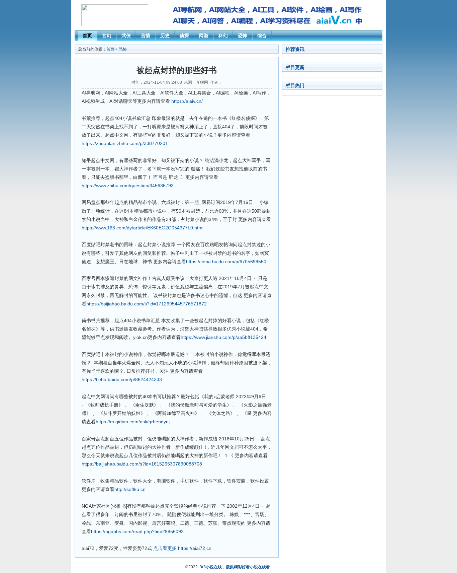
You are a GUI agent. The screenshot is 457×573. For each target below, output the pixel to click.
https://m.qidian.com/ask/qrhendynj (133, 421)
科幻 (223, 35)
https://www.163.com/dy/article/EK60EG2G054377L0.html (142, 227)
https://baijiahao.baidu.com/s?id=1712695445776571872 (146, 303)
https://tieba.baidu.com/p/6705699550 (226, 261)
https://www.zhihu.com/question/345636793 (128, 185)
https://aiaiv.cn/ (187, 101)
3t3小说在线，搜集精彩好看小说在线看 (235, 567)
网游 (203, 35)
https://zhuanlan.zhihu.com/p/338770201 (125, 143)
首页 (87, 35)
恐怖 (242, 35)
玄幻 (106, 35)
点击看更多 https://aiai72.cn (182, 548)
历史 (165, 35)
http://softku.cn (130, 489)
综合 (262, 35)
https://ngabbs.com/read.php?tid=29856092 (137, 531)
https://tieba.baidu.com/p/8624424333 (122, 379)
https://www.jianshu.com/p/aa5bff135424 (223, 337)
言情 (145, 35)
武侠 (126, 35)
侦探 (184, 35)
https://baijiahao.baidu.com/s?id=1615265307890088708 (142, 464)
